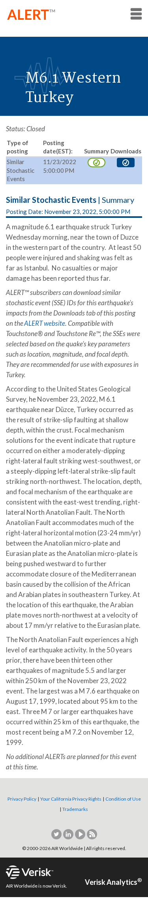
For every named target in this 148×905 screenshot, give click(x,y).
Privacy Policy (21, 799)
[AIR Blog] (92, 834)
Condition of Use (123, 799)
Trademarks (75, 809)
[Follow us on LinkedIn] (68, 834)
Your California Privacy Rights (70, 799)
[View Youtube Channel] (80, 834)
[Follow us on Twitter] (56, 834)
